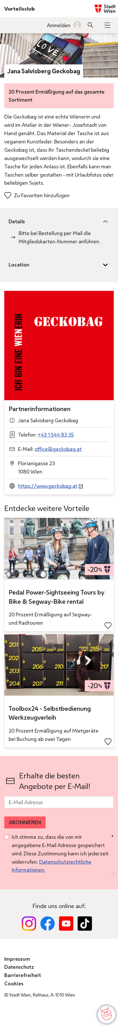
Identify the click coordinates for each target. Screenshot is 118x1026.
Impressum (17, 958)
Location (19, 264)
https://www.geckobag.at (47, 485)
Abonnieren (25, 822)
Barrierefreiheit (22, 975)
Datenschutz (19, 966)
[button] (107, 25)
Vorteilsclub (19, 8)
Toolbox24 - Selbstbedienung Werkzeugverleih (50, 713)
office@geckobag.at (58, 448)
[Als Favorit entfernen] (108, 625)
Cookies (13, 983)
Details (17, 221)
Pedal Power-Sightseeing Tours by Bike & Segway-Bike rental (57, 597)
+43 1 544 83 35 (56, 434)
